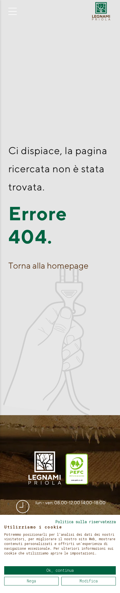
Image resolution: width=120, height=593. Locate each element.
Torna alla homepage (48, 265)
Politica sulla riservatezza (86, 521)
